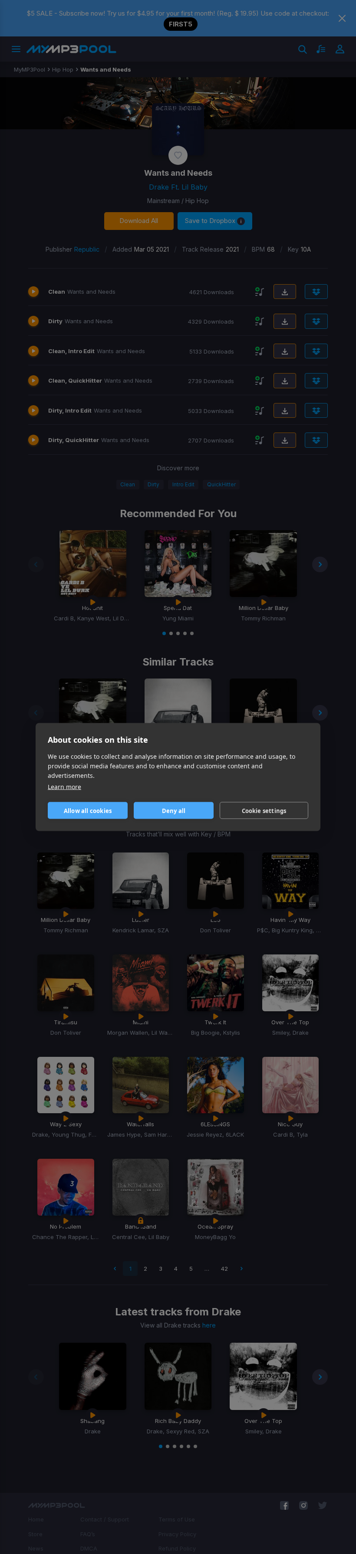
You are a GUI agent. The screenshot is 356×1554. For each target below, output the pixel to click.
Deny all (174, 810)
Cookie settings (264, 810)
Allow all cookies (88, 810)
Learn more (64, 787)
